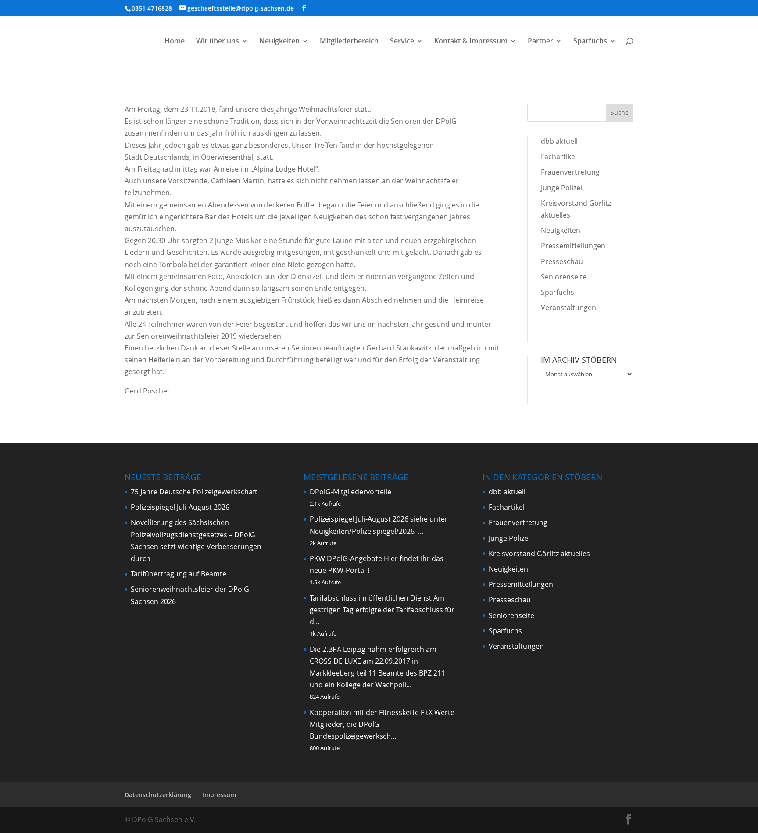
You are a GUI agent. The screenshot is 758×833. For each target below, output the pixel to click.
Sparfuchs (590, 42)
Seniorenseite (563, 277)
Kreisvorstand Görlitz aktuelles (539, 553)
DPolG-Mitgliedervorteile (350, 492)
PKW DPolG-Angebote (346, 558)
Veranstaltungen (568, 307)
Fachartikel (559, 156)
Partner (540, 42)
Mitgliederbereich (349, 42)
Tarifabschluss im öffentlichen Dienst (371, 598)
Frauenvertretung (570, 172)
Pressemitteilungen (573, 245)
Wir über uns (217, 42)
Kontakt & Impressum (471, 42)
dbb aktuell (559, 141)
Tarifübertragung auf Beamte (178, 574)
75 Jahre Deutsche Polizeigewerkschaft (194, 492)
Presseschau (562, 261)
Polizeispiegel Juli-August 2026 (180, 507)
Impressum (219, 794)
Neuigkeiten (279, 42)
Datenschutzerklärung (158, 794)
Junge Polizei (561, 188)
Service (402, 42)
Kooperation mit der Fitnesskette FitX (371, 712)
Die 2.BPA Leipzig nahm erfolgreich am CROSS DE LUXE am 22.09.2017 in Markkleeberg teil (373, 661)
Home (174, 42)
